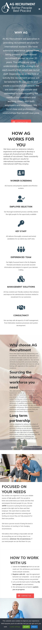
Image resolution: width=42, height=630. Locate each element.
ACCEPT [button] (26, 627)
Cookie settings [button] (15, 627)
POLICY (34, 627)
